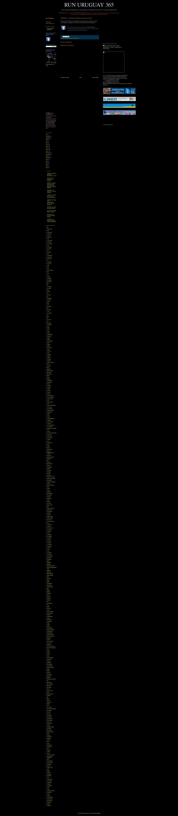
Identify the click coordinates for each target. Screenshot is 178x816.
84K (48, 316)
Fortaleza (49, 491)
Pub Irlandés (49, 664)
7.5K (48, 311)
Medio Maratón (50, 575)
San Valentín (49, 720)
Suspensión (49, 745)
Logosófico (49, 552)
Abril (48, 329)
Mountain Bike (50, 586)
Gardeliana (49, 498)
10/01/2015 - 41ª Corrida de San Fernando (50, 179)
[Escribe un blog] (64, 36)
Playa (48, 649)
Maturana (49, 572)
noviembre (48, 136)
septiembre (48, 138)
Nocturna (49, 608)
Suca (48, 741)
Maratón (48, 564)
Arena (48, 352)
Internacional (49, 511)
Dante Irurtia (49, 449)
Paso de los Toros (50, 636)
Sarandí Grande (50, 731)
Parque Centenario (50, 629)
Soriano (48, 740)
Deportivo (49, 455)
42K (48, 290)
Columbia (49, 420)
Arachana (49, 351)
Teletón (48, 751)
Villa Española (50, 797)
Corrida (48, 431)
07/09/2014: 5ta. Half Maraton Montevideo (51, 207)
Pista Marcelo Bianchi (51, 647)
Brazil (48, 377)
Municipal (49, 593)
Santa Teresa (49, 723)
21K (48, 273)
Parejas (48, 624)
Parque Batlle (49, 628)
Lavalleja (49, 542)
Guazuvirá (49, 503)
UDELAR (49, 775)
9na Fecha (49, 323)
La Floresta (49, 529)
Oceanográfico (50, 616)
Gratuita (48, 501)
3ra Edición (49, 286)
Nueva (48, 609)
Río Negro (49, 687)
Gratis (48, 500)
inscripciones (49, 509)
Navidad (48, 600)
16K (48, 253)
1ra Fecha (49, 263)
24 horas (48, 276)
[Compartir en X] (66, 36)
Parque (48, 626)
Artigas (48, 357)
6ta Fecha (49, 309)
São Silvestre (49, 730)
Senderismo (49, 736)
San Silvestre (49, 718)
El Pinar (48, 473)
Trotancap (49, 774)
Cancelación (49, 382)
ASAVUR (49, 359)
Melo (48, 577)
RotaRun (48, 695)
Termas (48, 753)
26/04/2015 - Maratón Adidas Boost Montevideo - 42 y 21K (51, 174)
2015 (48, 268)
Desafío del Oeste (50, 457)
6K (47, 308)
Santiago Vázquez (50, 727)
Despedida (49, 458)
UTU (48, 787)
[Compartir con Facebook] (67, 36)
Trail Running (50, 761)
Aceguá (48, 332)
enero (47, 151)
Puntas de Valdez (50, 667)
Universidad (49, 780)
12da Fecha (49, 237)
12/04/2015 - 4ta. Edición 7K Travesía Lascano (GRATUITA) (51, 220)
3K (47, 285)
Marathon (49, 562)
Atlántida (49, 360)
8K (47, 318)
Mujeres (48, 591)
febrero (47, 149)
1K (47, 260)
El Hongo (49, 472)
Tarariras (49, 750)
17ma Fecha (49, 257)
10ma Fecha (49, 232)
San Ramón (49, 717)
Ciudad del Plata (50, 410)
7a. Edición (49, 313)
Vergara (48, 795)
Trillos (48, 770)
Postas (48, 654)
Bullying (48, 379)
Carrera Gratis (50, 398)
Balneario (71, 38)
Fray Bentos (49, 495)
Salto (48, 705)
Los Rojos (49, 557)
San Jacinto (49, 710)
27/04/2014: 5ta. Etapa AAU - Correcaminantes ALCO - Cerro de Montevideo (51, 202)
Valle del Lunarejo (50, 790)
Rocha (48, 692)
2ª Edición (49, 278)
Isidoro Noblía (50, 518)
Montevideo (49, 585)
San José (48, 712)
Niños (48, 606)
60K (48, 303)
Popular (48, 652)
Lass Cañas (49, 541)
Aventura (49, 365)
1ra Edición (49, 262)
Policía (48, 651)
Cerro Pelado (49, 408)
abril (47, 134)
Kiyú (48, 523)
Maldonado (49, 559)
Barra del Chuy (50, 370)
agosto (47, 139)
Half (48, 506)
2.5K (48, 265)
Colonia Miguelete (50, 418)
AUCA (48, 364)
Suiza (48, 743)
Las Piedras (49, 537)
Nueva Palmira (50, 613)
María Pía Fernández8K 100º (51, 568)
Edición (48, 468)
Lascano (48, 539)
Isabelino (49, 514)
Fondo (48, 490)
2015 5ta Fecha (50, 270)
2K (47, 283)
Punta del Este (50, 665)
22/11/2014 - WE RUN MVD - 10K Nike (51, 211)
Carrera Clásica (50, 395)
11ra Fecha (49, 234)
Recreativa (49, 675)
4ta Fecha (49, 295)
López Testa (49, 554)
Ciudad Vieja (49, 412)
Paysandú (49, 638)
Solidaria (49, 738)
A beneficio (49, 324)
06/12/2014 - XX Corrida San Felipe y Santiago (51, 215)
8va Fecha (49, 319)
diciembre (48, 152)
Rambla (48, 672)
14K (48, 245)
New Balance (49, 603)
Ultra (48, 777)
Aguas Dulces (49, 341)
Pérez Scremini (50, 641)
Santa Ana (49, 722)
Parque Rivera (50, 631)
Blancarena (49, 374)
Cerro (48, 403)
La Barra (49, 526)
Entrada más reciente (65, 77)
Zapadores (49, 805)
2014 (48, 266)
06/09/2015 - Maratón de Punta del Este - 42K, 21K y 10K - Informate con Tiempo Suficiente (51, 185)
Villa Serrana (49, 799)
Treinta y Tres (50, 767)
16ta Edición (49, 255)
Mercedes (49, 578)
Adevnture (49, 336)
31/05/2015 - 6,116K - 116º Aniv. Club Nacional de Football (51, 196)
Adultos (48, 339)
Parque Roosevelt (50, 634)
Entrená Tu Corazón (51, 478)
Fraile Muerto (49, 493)
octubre (47, 156)
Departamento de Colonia (50, 453)
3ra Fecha (49, 288)
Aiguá (48, 342)
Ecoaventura (49, 467)
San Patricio (49, 715)
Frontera (48, 496)
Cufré (78, 38)
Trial (48, 769)
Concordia (49, 423)
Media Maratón (50, 573)
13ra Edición (49, 240)
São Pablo (49, 728)
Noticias (83, 14)
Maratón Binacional (51, 565)
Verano (48, 794)
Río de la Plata (50, 684)
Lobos (48, 549)
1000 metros (49, 229)
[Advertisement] (51, 89)
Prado (48, 656)
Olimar (48, 618)
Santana (48, 725)
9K (69, 38)
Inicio (81, 77)
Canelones (49, 385)
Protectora (49, 662)
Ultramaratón (49, 779)
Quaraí (48, 669)
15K (48, 250)
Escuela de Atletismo (51, 481)
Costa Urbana (49, 437)
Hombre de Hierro (50, 508)
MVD (48, 595)
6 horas (48, 301)
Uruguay (48, 784)
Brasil (48, 375)
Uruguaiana (49, 782)
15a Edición (66, 38)
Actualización (49, 334)
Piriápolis (49, 644)
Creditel (48, 439)
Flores (48, 486)
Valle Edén (49, 792)
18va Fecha (49, 258)
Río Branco (49, 682)
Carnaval (75, 38)
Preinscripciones (50, 657)
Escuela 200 (49, 480)
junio (47, 142)
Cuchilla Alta (49, 442)
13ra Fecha (49, 242)
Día (47, 460)
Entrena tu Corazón (51, 476)
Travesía (48, 766)
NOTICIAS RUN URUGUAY (50, 29)
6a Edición (49, 306)
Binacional (49, 372)
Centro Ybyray (50, 402)
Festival (48, 483)
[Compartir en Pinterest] (68, 36)
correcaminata (50, 426)
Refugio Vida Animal (51, 679)
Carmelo (48, 390)
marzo (47, 147)
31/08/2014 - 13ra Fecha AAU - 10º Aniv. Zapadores (51, 191)
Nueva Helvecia (50, 611)
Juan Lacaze (49, 519)
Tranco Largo (49, 762)
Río (47, 680)
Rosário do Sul (50, 694)
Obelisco (48, 614)
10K (48, 230)
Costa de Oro (49, 436)
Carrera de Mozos (50, 397)
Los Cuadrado (50, 556)
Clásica (48, 413)
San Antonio (49, 707)
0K (47, 227)
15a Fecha (49, 248)
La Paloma (49, 531)
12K (48, 239)
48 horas (48, 291)
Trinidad (48, 772)
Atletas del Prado (50, 362)
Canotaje (48, 387)
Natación (49, 598)
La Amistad (49, 524)
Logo (48, 551)
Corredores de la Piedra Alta (51, 429)
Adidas (48, 337)
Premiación (49, 659)
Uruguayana (49, 785)
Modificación (49, 583)
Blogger (98, 813)
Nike (48, 605)
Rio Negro (49, 685)
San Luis (49, 713)
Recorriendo (49, 674)
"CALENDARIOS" (51, 122)
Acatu (48, 331)
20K (48, 271)
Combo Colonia (50, 421)
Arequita (48, 354)
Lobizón (48, 547)
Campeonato (49, 380)
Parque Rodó (49, 633)
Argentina (49, 355)
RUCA (48, 698)
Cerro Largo (49, 407)
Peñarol (48, 639)
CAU (48, 400)
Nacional (49, 596)
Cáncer (48, 384)
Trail (48, 759)
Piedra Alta (49, 642)
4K (47, 293)
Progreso (49, 661)
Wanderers (49, 802)
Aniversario (49, 347)
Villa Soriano (49, 800)
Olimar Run (49, 619)
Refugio (48, 677)
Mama (48, 561)
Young (48, 803)
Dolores (48, 462)
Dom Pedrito (49, 463)
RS (47, 697)
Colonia (48, 416)
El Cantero (49, 470)
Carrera (48, 393)
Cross (48, 441)
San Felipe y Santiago (51, 708)
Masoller (48, 570)
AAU (48, 326)
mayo (47, 144)
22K (48, 275)
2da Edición (49, 280)
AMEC (48, 346)
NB (47, 601)
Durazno (48, 465)
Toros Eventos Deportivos (50, 757)
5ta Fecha (49, 299)
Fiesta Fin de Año (50, 485)
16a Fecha (49, 252)
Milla (48, 580)
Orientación (49, 621)
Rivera (48, 689)
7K (47, 314)
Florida (48, 488)
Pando (48, 623)
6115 (48, 304)
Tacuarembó (49, 746)
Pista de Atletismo (50, 646)
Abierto (48, 328)
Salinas (48, 703)
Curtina (48, 446)
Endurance (49, 475)
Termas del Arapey (51, 754)
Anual (48, 349)
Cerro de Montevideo (51, 405)
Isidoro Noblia (50, 516)
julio (47, 141)
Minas (48, 581)
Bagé (48, 367)
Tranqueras (49, 764)
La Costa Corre (50, 528)
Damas (48, 447)
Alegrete (48, 344)
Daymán (48, 451)
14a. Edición (49, 243)
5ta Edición (49, 298)
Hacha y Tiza (49, 504)
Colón (48, 415)
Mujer (48, 590)
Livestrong (49, 544)
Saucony (48, 735)
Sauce (48, 733)
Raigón (48, 670)
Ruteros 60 (49, 702)
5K (47, 296)
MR (48, 588)
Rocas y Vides (50, 690)
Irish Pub (49, 513)
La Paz (48, 533)
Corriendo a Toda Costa (51, 432)
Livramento (49, 546)
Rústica (48, 700)
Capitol (48, 388)
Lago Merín (49, 536)
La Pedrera (49, 534)
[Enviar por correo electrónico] (63, 36)
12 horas (48, 235)
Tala (48, 748)
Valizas (48, 789)
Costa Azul (49, 434)
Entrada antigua (95, 77)
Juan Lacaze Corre (50, 521)
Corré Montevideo (50, 425)
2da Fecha (49, 281)
